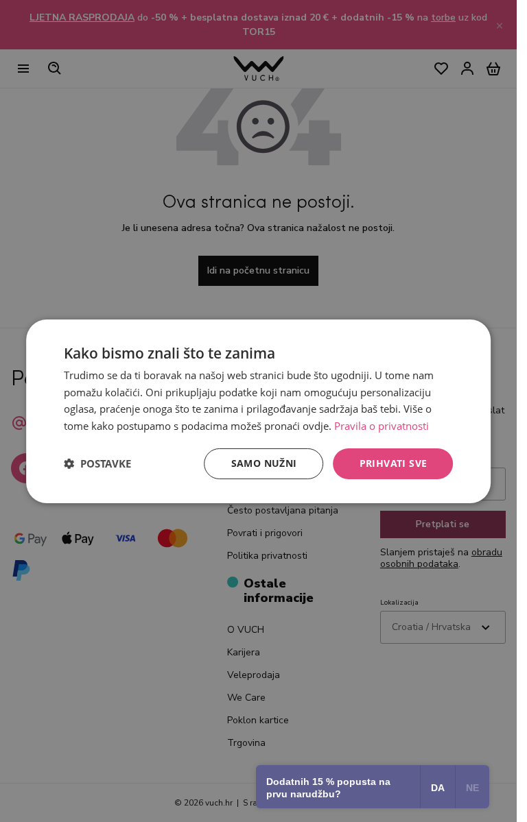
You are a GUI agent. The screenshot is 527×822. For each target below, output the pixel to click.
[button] (97, 463)
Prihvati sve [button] (394, 463)
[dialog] (258, 411)
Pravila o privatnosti (381, 426)
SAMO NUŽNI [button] (264, 463)
